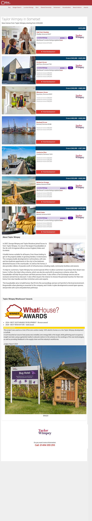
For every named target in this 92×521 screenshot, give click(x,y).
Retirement (57, 7)
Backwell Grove (41, 122)
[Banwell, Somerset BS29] (23, 207)
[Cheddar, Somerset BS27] (23, 27)
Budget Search (17, 7)
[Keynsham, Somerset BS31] (23, 87)
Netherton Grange (42, 182)
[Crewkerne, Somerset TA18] (23, 147)
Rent (37, 7)
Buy (9, 7)
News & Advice (77, 7)
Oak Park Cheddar (42, 32)
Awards (86, 7)
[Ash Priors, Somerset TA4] (23, 57)
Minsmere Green (42, 92)
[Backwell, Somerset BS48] (23, 117)
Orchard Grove (41, 62)
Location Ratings (28, 7)
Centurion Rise (41, 152)
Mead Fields (40, 212)
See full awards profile (11, 418)
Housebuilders (67, 7)
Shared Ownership (46, 7)
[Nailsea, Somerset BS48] (23, 177)
